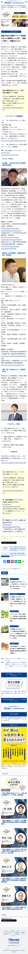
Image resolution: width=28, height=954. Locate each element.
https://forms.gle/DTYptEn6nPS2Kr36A (13, 140)
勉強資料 (22, 932)
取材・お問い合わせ (8, 932)
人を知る (17, 930)
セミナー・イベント (7, 568)
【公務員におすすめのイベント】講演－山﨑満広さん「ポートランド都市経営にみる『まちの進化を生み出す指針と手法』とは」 (18, 601)
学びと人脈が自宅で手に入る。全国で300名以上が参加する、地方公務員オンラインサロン (18, 548)
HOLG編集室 (16, 932)
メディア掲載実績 (16, 934)
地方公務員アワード (16, 568)
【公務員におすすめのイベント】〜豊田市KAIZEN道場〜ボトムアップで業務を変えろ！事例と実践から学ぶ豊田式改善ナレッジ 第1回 (18, 633)
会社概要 (12, 930)
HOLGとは (6, 930)
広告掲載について (7, 934)
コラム (22, 930)
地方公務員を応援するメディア (14, 945)
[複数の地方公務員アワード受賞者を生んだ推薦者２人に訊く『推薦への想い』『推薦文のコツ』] (15, 561)
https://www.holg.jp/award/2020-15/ (12, 365)
